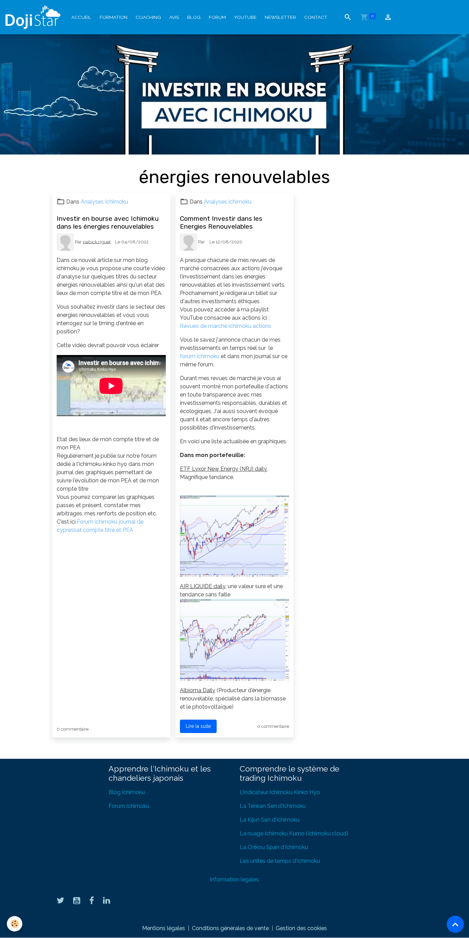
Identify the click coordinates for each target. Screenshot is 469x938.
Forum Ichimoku (128, 806)
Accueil (81, 17)
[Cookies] (14, 923)
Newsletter (280, 17)
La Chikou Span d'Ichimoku (274, 847)
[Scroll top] (455, 924)
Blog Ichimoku (126, 792)
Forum (217, 17)
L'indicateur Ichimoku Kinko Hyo (280, 792)
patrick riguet (97, 241)
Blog (194, 17)
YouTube (245, 17)
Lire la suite (198, 726)
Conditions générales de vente (230, 928)
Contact (315, 17)
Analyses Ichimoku (104, 201)
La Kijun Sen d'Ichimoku (269, 819)
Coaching (148, 17)
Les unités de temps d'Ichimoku (280, 861)
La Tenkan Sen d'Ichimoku (273, 806)
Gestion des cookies (301, 928)
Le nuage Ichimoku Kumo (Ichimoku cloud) (294, 833)
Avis (174, 17)
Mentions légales (163, 928)
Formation (113, 17)
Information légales (234, 879)
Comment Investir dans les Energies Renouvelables (221, 222)
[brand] (34, 17)
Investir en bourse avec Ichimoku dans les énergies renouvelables (108, 222)
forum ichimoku (200, 356)
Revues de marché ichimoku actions (225, 326)
